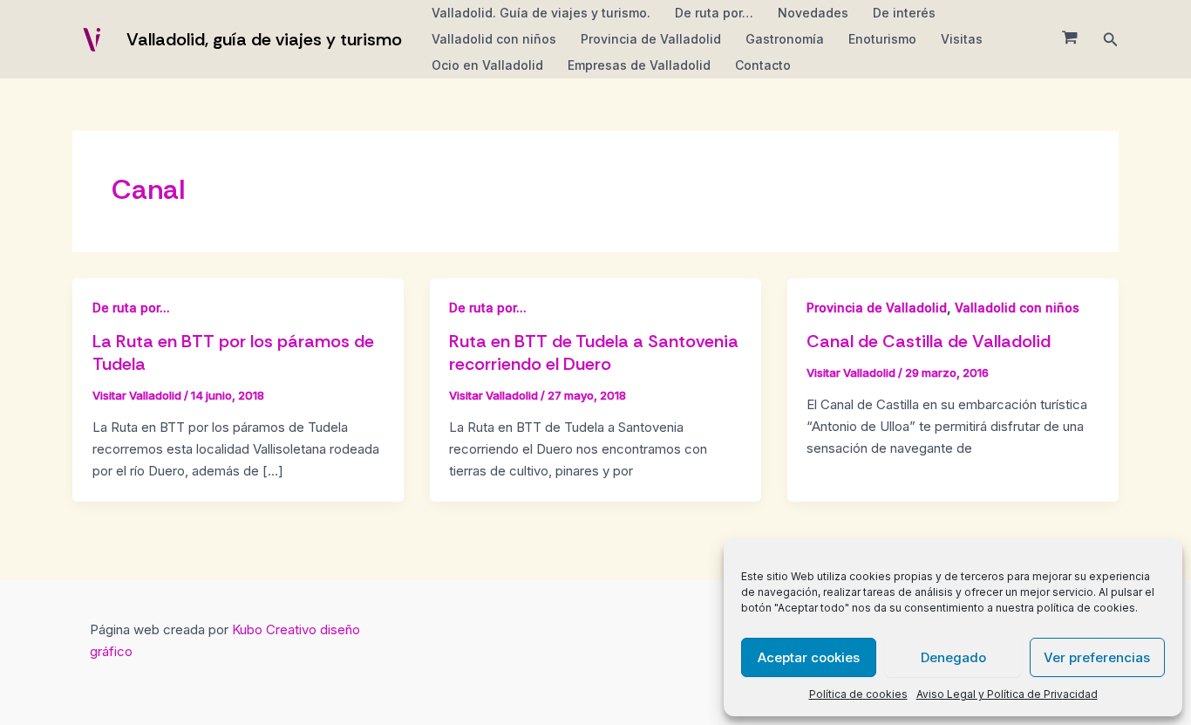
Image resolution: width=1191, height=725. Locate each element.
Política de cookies (858, 694)
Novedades (813, 12)
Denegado (953, 657)
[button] (1111, 40)
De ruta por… (714, 12)
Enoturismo (882, 38)
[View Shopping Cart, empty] (1070, 39)
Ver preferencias (1097, 657)
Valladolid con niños (494, 38)
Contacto (763, 65)
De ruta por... (131, 307)
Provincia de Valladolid (651, 38)
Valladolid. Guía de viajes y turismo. (541, 12)
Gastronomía (784, 38)
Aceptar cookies (809, 657)
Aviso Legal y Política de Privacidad (1007, 694)
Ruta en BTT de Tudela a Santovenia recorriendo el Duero (593, 352)
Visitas (962, 38)
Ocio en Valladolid (487, 65)
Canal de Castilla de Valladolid (928, 341)
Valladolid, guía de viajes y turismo (264, 39)
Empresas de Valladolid (639, 65)
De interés (904, 12)
